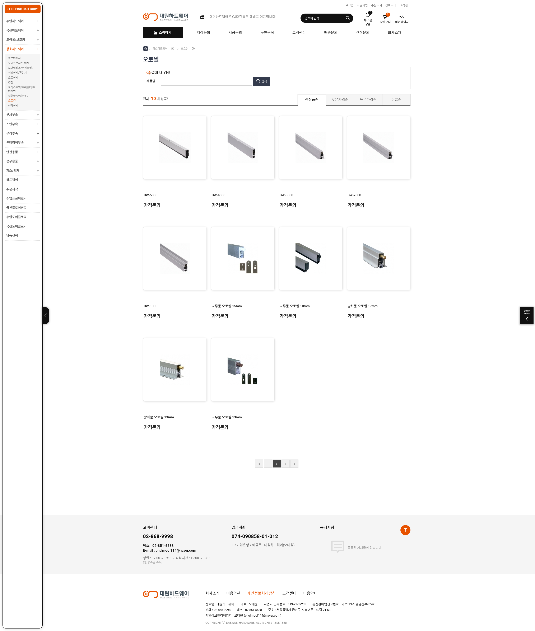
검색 (264, 81)
